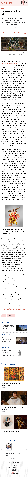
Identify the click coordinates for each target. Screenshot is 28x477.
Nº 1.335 (11, 316)
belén (12, 103)
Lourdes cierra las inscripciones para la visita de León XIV (8, 326)
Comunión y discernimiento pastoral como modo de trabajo (8, 354)
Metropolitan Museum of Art (10, 63)
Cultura (8, 2)
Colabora (14, 465)
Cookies (14, 470)
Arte (2, 8)
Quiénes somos (14, 463)
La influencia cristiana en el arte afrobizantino (12, 384)
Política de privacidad (14, 467)
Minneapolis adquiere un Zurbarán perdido (13, 408)
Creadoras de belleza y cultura (11, 431)
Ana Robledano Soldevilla (9, 28)
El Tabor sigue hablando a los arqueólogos (6, 339)
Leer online (14, 458)
